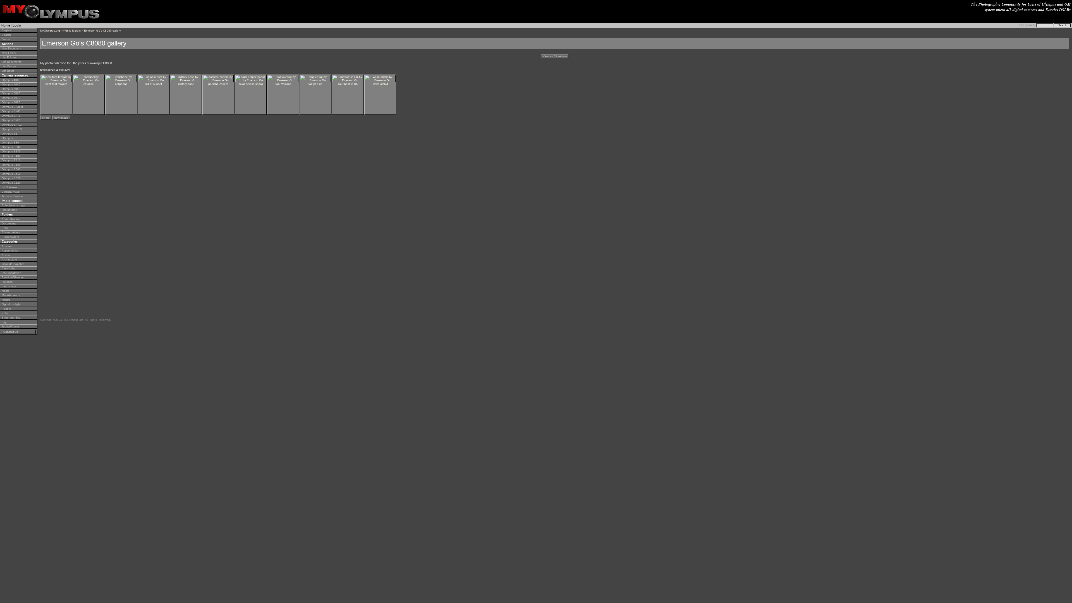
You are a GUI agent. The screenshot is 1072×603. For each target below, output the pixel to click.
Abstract (7, 246)
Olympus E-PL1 (12, 124)
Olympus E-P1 (11, 115)
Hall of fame (9, 209)
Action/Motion (10, 250)
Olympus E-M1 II (12, 106)
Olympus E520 (11, 178)
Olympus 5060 (11, 93)
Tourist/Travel (10, 326)
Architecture (9, 259)
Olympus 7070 (11, 97)
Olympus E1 (9, 133)
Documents (9, 223)
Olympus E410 (11, 160)
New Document (11, 48)
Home (5, 25)
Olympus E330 (11, 151)
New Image (61, 117)
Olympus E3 (9, 138)
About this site (11, 219)
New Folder (9, 52)
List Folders (9, 57)
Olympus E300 (11, 147)
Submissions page (13, 205)
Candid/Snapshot (13, 263)
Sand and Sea (11, 317)
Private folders (11, 232)
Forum (6, 39)
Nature (6, 299)
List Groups (9, 66)
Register (7, 30)
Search (6, 34)
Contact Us (10, 331)
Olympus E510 (11, 173)
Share (46, 117)
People (6, 308)
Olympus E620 (11, 182)
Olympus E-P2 (11, 120)
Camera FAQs (11, 191)
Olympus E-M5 (11, 111)
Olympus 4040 (11, 84)
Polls (5, 227)
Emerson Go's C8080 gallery (102, 30)
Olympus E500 (11, 169)
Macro (5, 290)
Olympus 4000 (11, 80)
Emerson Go (47, 69)
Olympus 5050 (11, 88)
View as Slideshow (555, 56)
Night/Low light (11, 304)
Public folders (10, 236)
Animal (6, 255)
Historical (7, 281)
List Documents (11, 61)
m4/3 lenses (9, 187)
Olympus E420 (11, 164)
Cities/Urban (9, 268)
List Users (8, 70)
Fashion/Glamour (13, 277)
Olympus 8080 (11, 102)
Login (17, 25)
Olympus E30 (10, 142)
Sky (4, 322)
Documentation (11, 272)
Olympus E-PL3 (12, 129)
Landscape (9, 286)
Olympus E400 (11, 155)
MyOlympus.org (50, 30)
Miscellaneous (11, 295)
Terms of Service (12, 196)
